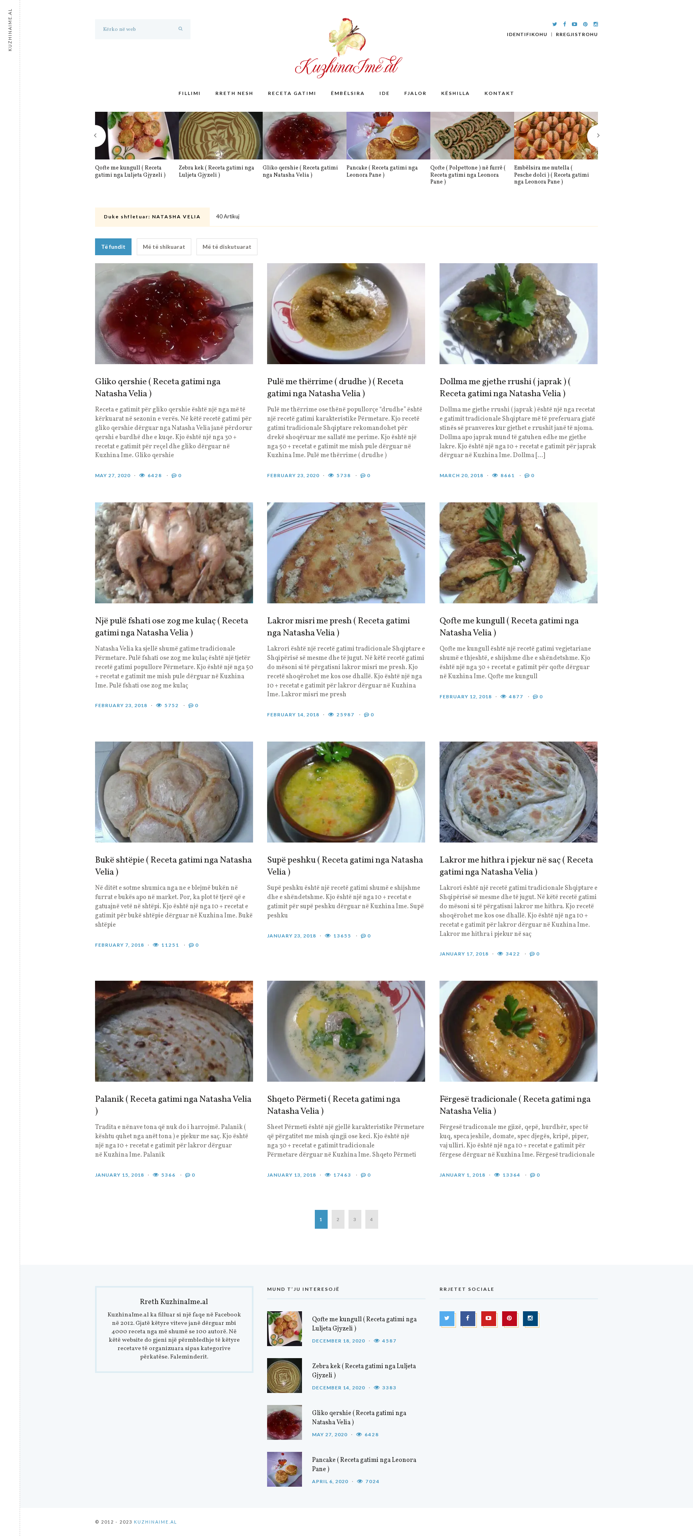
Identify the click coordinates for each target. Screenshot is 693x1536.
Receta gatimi (292, 93)
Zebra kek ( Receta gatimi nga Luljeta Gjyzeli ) (216, 172)
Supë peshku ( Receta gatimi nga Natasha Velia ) (345, 867)
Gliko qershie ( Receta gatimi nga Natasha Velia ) (300, 172)
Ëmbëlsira (348, 93)
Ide (384, 93)
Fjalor (415, 93)
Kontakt (499, 93)
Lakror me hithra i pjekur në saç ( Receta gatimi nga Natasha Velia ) (516, 867)
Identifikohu (527, 34)
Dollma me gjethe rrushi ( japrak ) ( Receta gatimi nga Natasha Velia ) (505, 388)
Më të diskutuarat (227, 246)
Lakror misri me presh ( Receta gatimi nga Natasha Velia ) (338, 627)
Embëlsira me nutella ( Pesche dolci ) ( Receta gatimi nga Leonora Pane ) (551, 175)
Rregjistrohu (577, 34)
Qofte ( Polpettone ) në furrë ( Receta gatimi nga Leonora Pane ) (468, 175)
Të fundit (113, 246)
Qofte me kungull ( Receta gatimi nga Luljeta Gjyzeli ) (130, 172)
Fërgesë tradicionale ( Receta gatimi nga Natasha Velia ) (515, 1106)
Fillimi (189, 93)
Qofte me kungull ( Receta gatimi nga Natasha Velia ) (509, 627)
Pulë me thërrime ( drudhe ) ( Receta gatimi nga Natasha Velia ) (335, 388)
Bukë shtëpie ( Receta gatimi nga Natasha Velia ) (173, 867)
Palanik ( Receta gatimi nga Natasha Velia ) (173, 1106)
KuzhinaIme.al (155, 1521)
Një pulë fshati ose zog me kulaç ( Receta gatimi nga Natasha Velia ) (171, 627)
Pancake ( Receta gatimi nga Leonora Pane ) (382, 172)
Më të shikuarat (164, 246)
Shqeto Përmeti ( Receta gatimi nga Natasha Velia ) (333, 1106)
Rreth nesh (234, 93)
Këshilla (455, 93)
